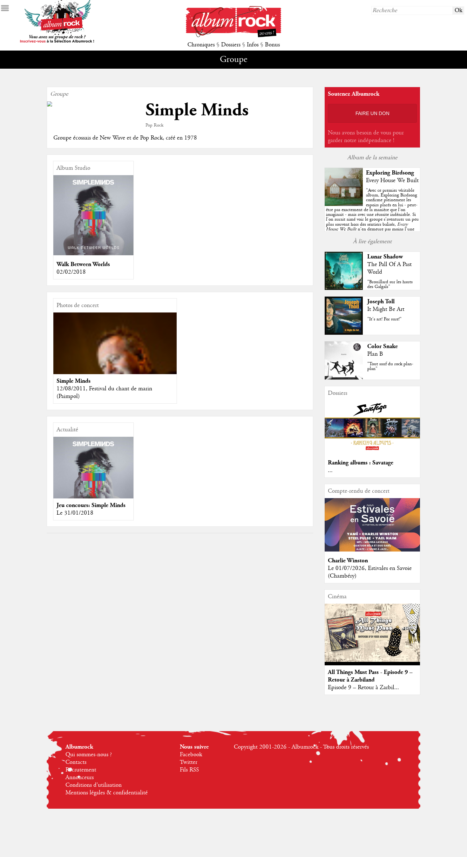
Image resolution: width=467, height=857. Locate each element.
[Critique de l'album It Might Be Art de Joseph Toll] (344, 333)
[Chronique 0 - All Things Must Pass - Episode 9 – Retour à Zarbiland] (372, 633)
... (330, 470)
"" (372, 217)
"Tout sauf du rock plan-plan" (390, 366)
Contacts (75, 762)
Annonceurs (79, 777)
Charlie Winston (348, 560)
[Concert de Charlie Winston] (372, 550)
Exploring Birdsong (390, 172)
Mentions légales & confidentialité (106, 793)
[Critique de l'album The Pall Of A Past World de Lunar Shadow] (344, 288)
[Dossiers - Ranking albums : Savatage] (372, 452)
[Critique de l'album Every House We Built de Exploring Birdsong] (344, 204)
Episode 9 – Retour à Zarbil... (363, 687)
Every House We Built (392, 180)
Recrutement (80, 770)
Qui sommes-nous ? (88, 754)
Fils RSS (189, 770)
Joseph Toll (381, 301)
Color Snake (382, 346)
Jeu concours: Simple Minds (91, 505)
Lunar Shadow (385, 256)
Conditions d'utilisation (93, 785)
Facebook (191, 754)
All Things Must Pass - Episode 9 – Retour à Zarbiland (370, 675)
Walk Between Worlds (83, 264)
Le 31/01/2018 (75, 513)
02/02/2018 (71, 272)
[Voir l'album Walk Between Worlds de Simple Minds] (93, 253)
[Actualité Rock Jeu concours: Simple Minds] (93, 477)
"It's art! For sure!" (384, 319)
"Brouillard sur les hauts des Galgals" (390, 284)
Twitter (188, 762)
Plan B (375, 354)
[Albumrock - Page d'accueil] (233, 35)
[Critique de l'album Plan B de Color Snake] (344, 378)
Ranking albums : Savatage (360, 462)
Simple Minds (74, 381)
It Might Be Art (385, 309)
